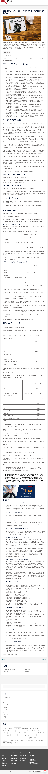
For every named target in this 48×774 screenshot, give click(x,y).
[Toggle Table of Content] (8, 53)
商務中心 (4, 709)
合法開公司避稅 (31, 171)
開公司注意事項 (10, 740)
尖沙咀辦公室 (31, 732)
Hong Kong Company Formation (35, 728)
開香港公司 (38, 740)
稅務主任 (18, 470)
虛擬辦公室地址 (40, 735)
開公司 (4, 740)
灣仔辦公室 (20, 735)
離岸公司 (42, 740)
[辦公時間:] (29, 755)
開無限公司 (32, 740)
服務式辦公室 (5, 714)
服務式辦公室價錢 (41, 732)
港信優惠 (4, 716)
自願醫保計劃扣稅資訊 (10, 669)
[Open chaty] (45, 771)
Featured (5, 671)
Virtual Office (5, 704)
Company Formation (6, 697)
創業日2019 (28, 669)
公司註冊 (29, 671)
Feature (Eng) (5, 700)
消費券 (4, 735)
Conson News (5, 699)
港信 (8, 735)
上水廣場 (37, 730)
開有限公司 (27, 740)
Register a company (11, 730)
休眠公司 (10, 732)
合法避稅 (40, 180)
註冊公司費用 (33, 737)
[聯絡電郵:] (29, 762)
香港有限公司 (15, 742)
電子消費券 (9, 742)
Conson (8, 771)
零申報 (4, 742)
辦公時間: (32, 755)
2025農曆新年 (17, 728)
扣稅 (35, 732)
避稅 (38, 156)
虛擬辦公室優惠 (33, 735)
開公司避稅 (21, 740)
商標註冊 (25, 732)
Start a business (26, 730)
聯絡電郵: (32, 762)
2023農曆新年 (10, 728)
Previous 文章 (4, 659)
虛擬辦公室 (4, 717)
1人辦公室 (5, 728)
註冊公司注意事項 (19, 737)
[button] (46, 3)
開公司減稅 (16, 740)
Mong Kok (5, 730)
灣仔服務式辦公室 (14, 735)
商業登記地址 (20, 732)
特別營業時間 (26, 735)
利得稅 (15, 433)
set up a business (19, 730)
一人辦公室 (33, 730)
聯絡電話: (32, 759)
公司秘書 (4, 705)
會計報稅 (8, 671)
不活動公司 (5, 732)
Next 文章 (44, 659)
